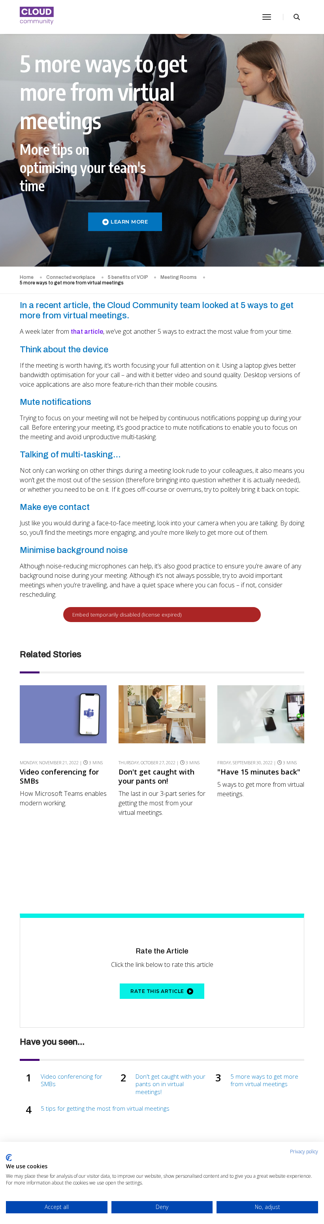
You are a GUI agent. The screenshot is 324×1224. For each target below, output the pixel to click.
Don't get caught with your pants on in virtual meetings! (170, 1084)
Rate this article (157, 991)
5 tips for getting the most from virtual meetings (105, 1108)
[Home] (37, 17)
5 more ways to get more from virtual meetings (264, 1080)
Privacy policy (304, 1151)
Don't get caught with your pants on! (156, 776)
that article (87, 331)
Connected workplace (70, 277)
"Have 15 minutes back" (258, 772)
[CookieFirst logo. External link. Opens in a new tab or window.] (9, 1157)
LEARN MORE (129, 221)
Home (27, 277)
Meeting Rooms (178, 277)
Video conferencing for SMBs (59, 776)
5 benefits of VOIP (128, 277)
